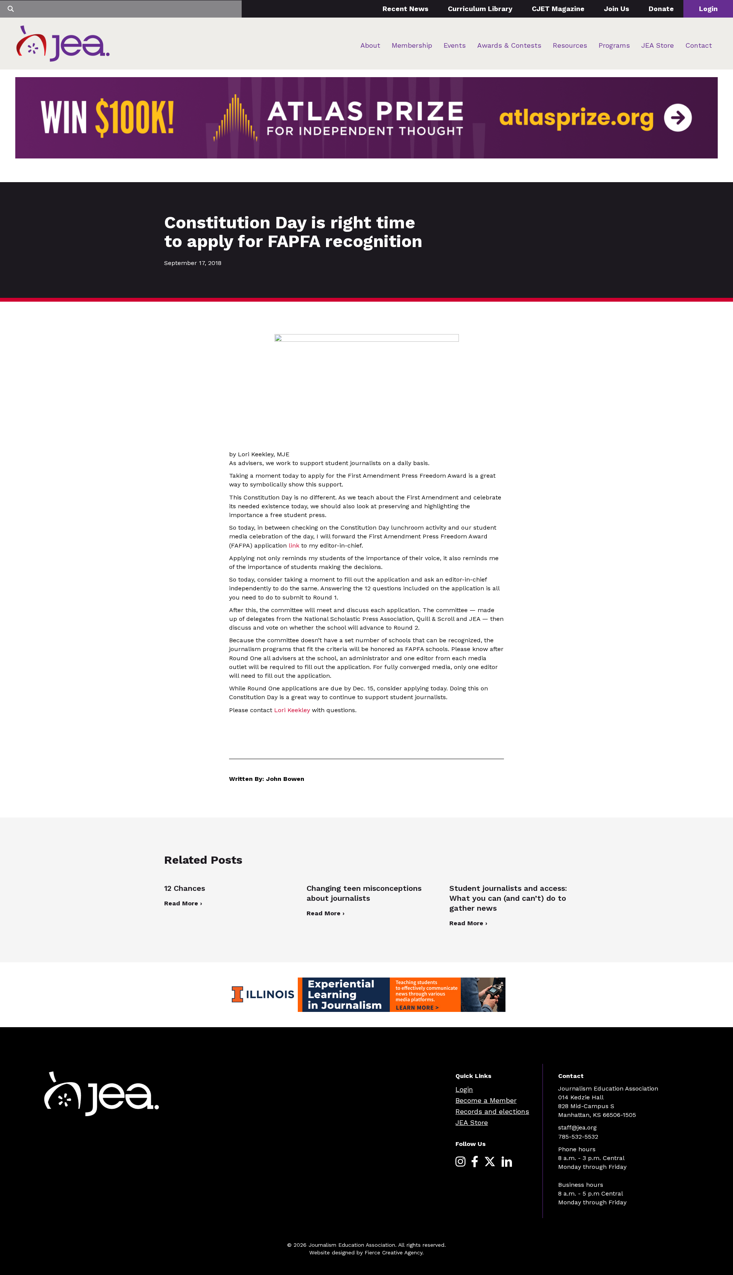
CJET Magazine (558, 9)
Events (455, 45)
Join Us (616, 9)
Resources (570, 45)
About (370, 45)
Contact (698, 45)
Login (708, 9)
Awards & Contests (509, 45)
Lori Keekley (292, 710)
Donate (661, 9)
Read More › (183, 903)
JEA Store (657, 45)
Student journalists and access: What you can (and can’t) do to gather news (508, 898)
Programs (614, 45)
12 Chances (184, 888)
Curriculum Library (480, 9)
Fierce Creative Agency (393, 1252)
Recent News (405, 9)
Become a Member (486, 1100)
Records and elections (492, 1111)
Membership (412, 45)
